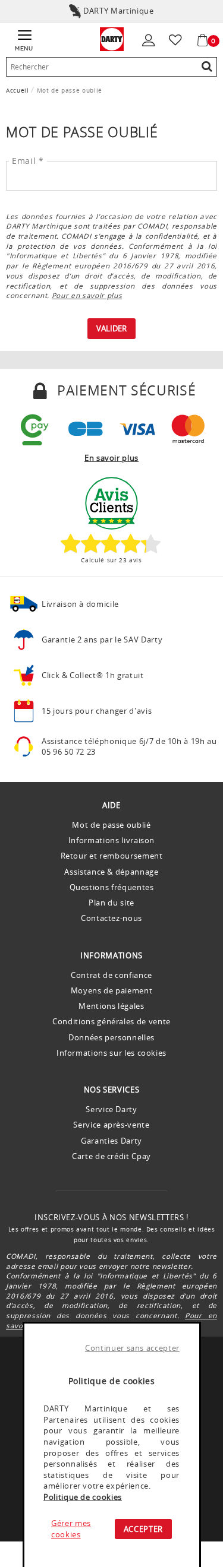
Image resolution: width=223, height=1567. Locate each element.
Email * (28, 160)
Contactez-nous (111, 918)
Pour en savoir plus (87, 295)
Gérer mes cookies (71, 1529)
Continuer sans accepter (132, 1348)
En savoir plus (111, 457)
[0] (203, 40)
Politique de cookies (82, 1497)
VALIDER (111, 328)
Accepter (143, 1529)
